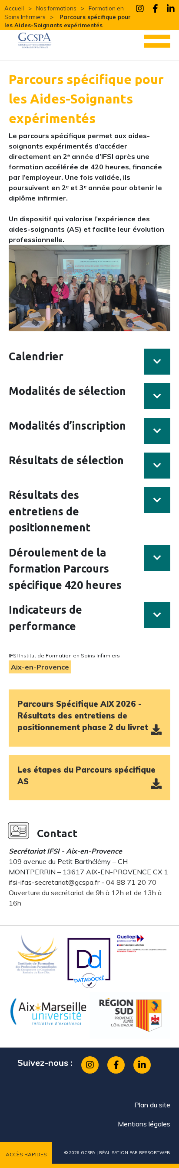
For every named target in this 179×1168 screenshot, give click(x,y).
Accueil (14, 8)
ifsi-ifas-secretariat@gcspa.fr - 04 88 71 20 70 (82, 882)
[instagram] (140, 10)
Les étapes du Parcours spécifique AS (86, 775)
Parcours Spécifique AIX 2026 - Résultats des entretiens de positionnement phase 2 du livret (82, 715)
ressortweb (154, 1152)
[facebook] (155, 10)
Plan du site (152, 1104)
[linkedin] (170, 10)
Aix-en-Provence (40, 667)
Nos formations (56, 8)
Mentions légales (144, 1123)
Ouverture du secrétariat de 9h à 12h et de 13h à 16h (85, 897)
